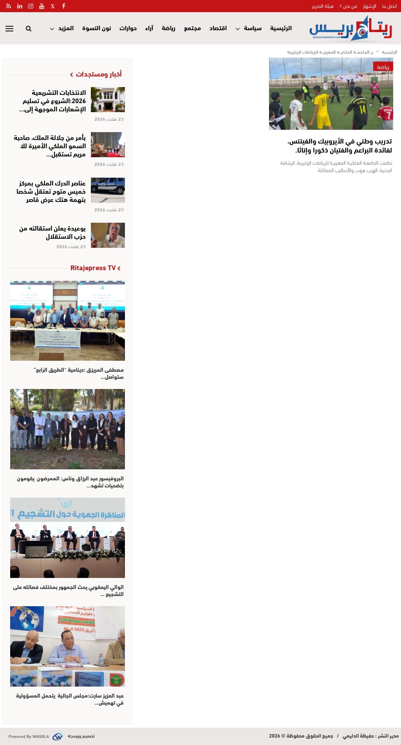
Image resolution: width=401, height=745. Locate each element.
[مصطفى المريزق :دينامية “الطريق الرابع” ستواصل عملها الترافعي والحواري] (67, 321)
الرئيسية (281, 27)
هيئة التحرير (323, 5)
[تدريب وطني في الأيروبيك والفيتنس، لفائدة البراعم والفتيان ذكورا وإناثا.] (331, 94)
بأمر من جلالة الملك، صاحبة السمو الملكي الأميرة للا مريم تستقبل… (50, 145)
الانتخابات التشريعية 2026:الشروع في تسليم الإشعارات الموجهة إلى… (52, 99)
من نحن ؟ (348, 5)
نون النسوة (96, 27)
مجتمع (192, 27)
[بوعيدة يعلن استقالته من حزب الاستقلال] (108, 235)
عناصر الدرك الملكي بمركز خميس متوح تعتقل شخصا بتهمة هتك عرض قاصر (51, 190)
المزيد (66, 27)
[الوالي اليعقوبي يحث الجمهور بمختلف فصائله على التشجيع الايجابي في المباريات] (67, 538)
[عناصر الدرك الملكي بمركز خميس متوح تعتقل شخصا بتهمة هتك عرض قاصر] (108, 190)
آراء (149, 27)
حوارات (128, 27)
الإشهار (369, 5)
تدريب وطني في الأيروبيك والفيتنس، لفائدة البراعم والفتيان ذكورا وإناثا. (339, 145)
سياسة (253, 27)
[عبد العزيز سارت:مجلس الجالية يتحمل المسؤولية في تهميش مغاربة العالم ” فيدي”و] (67, 646)
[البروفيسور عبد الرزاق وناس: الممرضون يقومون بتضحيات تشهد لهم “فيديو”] (67, 429)
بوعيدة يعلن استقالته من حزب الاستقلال (52, 231)
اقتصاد (218, 27)
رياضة (168, 27)
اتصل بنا (389, 5)
